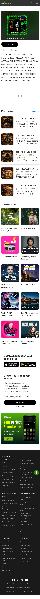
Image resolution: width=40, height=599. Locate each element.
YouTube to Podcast (27, 484)
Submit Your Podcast (9, 512)
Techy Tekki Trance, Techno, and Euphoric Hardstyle (9, 314)
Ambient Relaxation (8, 525)
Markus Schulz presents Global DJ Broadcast (8, 286)
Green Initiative (25, 555)
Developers (6, 570)
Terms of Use (9, 588)
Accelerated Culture (9, 257)
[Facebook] (13, 580)
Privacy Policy (12, 584)
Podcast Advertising (9, 500)
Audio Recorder (7, 479)
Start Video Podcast (27, 463)
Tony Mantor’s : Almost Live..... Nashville (29, 314)
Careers (23, 548)
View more (25, 80)
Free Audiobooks (8, 522)
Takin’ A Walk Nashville (29, 285)
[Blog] (22, 580)
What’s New (6, 545)
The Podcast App (8, 476)
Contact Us (24, 561)
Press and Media (26, 551)
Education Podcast (26, 487)
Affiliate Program (26, 558)
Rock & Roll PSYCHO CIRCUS (18, 38)
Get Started (20, 402)
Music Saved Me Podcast (27, 342)
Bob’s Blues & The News (28, 229)
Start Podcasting (26, 460)
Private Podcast (7, 472)
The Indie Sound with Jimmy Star (9, 342)
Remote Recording (8, 482)
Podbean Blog (25, 545)
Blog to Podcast (25, 481)
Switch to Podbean (8, 515)
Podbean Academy (8, 555)
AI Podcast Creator (26, 478)
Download (10, 44)
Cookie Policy (25, 584)
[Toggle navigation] (37, 3)
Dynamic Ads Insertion (10, 503)
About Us (23, 542)
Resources (5, 567)
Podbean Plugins (8, 519)
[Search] (32, 2)
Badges (4, 563)
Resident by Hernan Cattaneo (28, 258)
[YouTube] (26, 580)
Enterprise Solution (8, 469)
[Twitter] (17, 580)
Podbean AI (6, 485)
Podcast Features (8, 463)
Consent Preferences (24, 588)
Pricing (4, 466)
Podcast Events (7, 551)
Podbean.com (27, 591)
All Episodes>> (33, 111)
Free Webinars (7, 548)
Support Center (7, 542)
